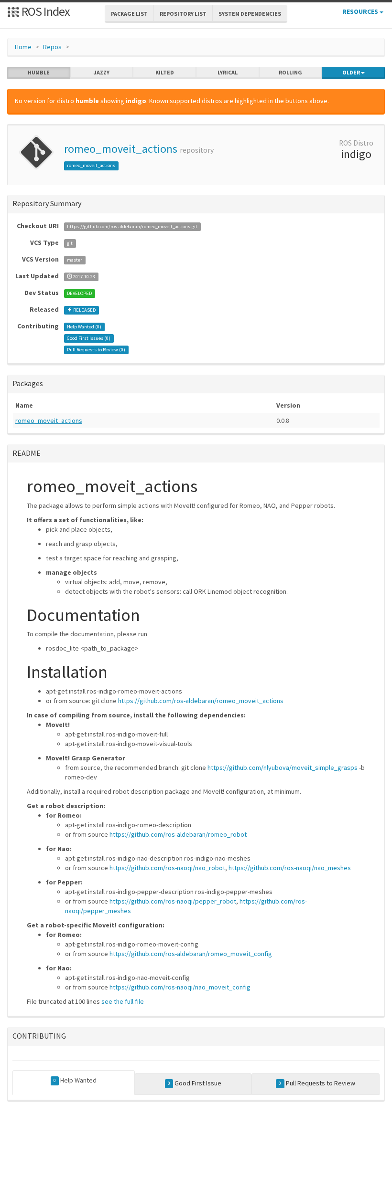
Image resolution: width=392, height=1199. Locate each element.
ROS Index (45, 11)
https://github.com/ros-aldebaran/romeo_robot (178, 834)
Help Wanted (75, 1080)
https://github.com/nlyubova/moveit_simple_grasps (282, 767)
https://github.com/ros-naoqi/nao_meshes (290, 867)
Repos (52, 46)
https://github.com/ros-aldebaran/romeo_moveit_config (190, 953)
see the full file (122, 1001)
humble (39, 72)
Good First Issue (194, 1083)
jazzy (101, 72)
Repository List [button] (183, 13)
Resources (361, 11)
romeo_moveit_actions (120, 148)
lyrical (228, 72)
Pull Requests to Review (317, 1083)
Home (23, 46)
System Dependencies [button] (249, 13)
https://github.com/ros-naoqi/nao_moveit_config (179, 987)
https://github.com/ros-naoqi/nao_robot (167, 867)
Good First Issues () (88, 338)
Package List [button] (129, 13)
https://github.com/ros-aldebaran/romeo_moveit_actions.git (132, 226)
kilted (164, 72)
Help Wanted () (84, 327)
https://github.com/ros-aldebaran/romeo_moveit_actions (200, 700)
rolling (290, 72)
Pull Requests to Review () (96, 350)
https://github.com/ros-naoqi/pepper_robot (172, 901)
